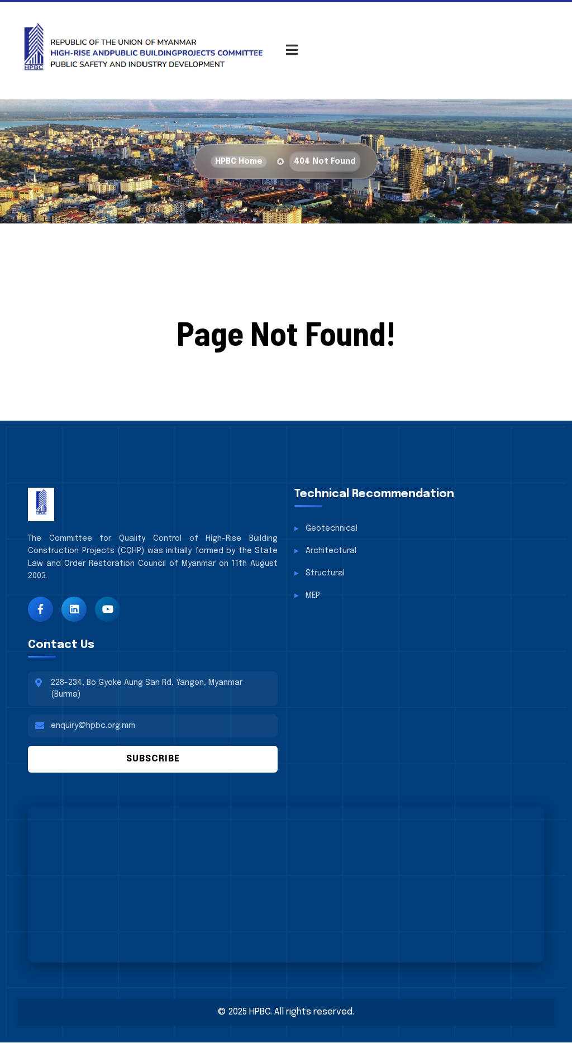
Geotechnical (332, 528)
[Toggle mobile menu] (292, 51)
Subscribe (153, 759)
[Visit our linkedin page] (74, 609)
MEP (313, 595)
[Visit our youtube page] (107, 609)
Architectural (331, 551)
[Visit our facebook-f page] (40, 609)
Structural (325, 573)
